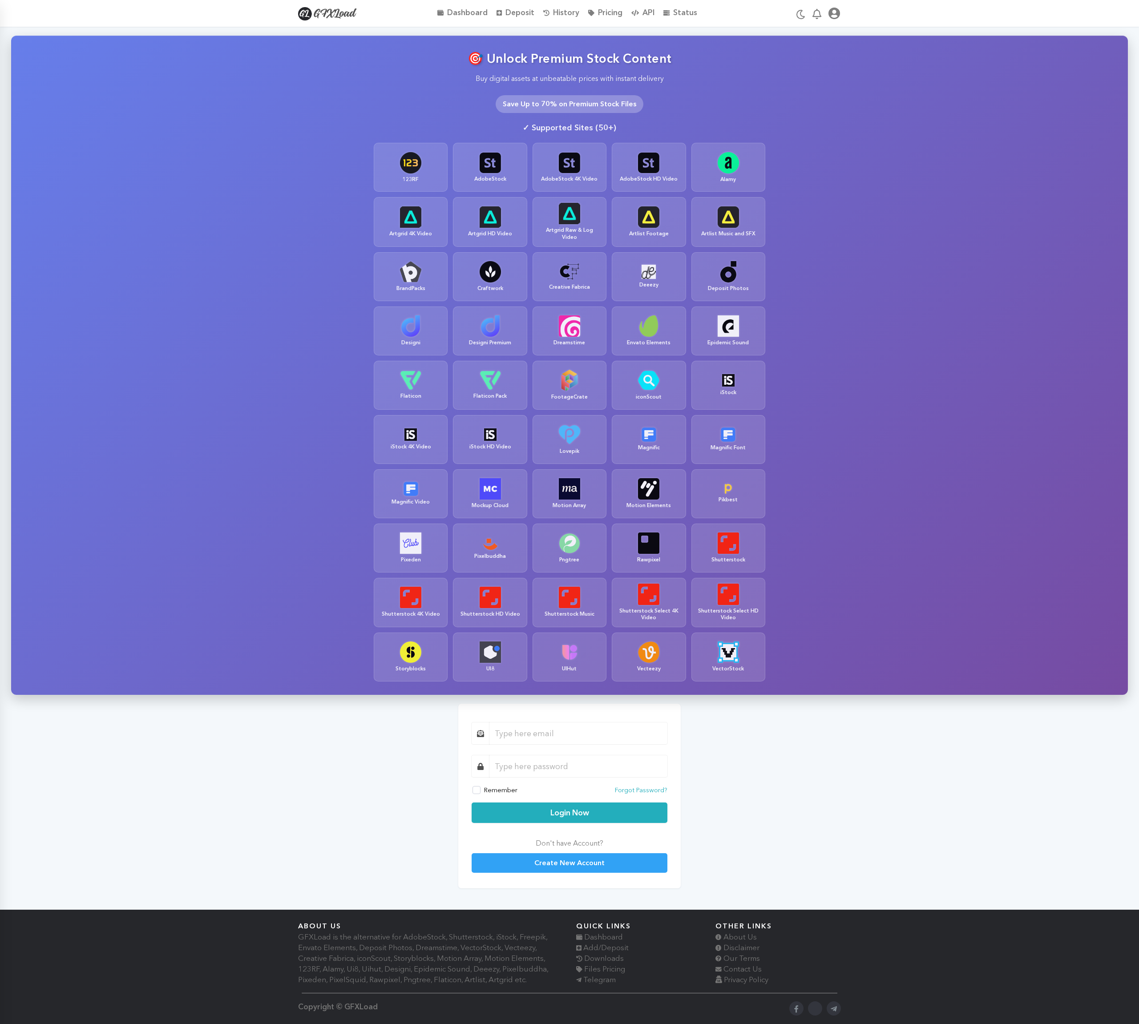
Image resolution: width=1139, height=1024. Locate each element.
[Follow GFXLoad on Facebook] (796, 1008)
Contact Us (742, 968)
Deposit (519, 12)
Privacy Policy (745, 979)
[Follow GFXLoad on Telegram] (834, 1008)
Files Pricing (603, 968)
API (648, 12)
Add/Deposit (605, 947)
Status (685, 12)
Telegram (599, 979)
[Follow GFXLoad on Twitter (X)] (815, 1008)
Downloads (603, 958)
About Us (739, 936)
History (566, 12)
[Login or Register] (834, 15)
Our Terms (741, 958)
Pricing (610, 12)
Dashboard (467, 12)
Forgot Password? (641, 790)
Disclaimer (740, 947)
